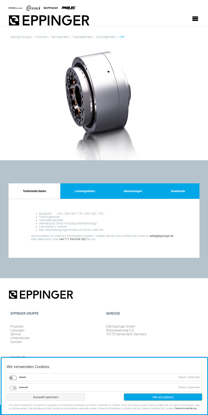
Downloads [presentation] (178, 191)
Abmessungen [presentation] (133, 191)
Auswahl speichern (45, 397)
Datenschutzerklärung (186, 408)
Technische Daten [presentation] (34, 191)
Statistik (22, 377)
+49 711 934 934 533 (72, 239)
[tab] (34, 191)
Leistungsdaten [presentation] (85, 191)
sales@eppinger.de (161, 236)
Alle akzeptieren (163, 397)
